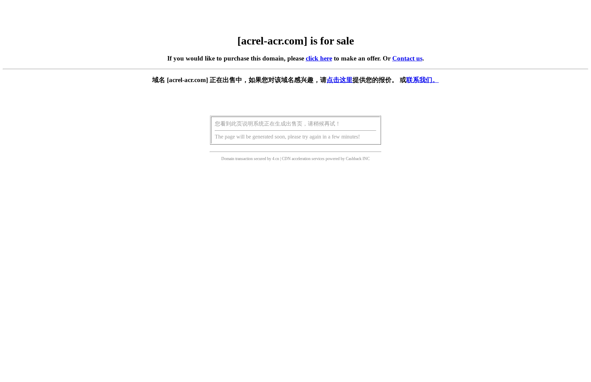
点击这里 (340, 79)
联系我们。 (422, 79)
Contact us (407, 58)
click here (319, 58)
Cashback (354, 158)
